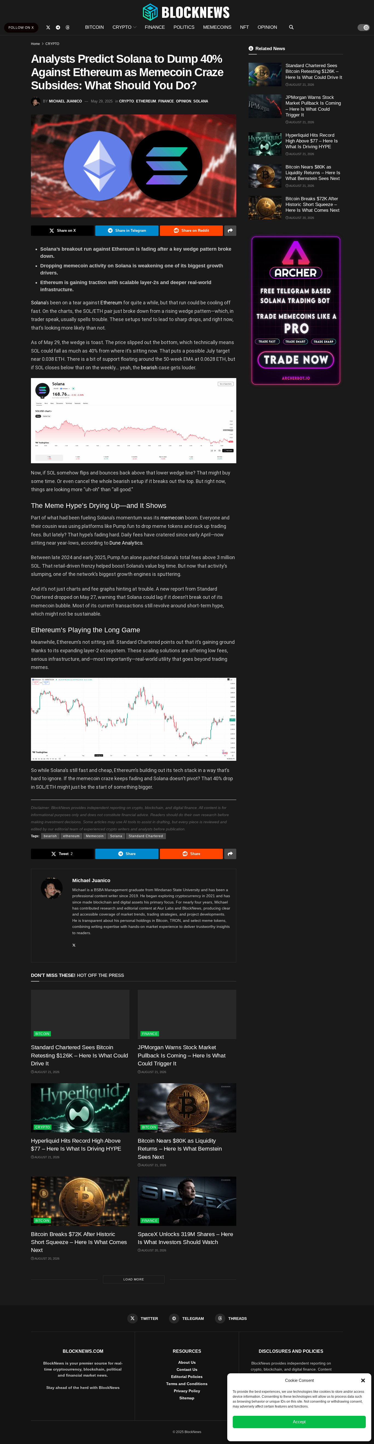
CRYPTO (122, 27)
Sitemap (186, 1398)
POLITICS (184, 27)
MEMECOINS (217, 27)
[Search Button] (291, 27)
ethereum (71, 836)
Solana (38, 302)
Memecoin (95, 836)
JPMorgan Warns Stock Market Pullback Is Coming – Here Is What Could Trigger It (181, 1055)
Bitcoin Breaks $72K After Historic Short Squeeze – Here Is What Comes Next (79, 1242)
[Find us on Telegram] (58, 27)
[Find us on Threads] (68, 27)
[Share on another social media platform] (230, 230)
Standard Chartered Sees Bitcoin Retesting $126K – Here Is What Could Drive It (79, 1055)
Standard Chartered (146, 836)
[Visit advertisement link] (296, 310)
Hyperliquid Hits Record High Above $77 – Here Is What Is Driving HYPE (312, 141)
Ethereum (111, 302)
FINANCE (155, 27)
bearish (150, 367)
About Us (187, 1362)
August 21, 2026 (46, 1072)
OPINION (267, 27)
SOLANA (200, 101)
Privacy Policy (187, 1391)
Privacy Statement (314, 1434)
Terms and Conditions (187, 1384)
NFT (244, 27)
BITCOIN (94, 27)
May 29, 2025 (102, 101)
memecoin (172, 518)
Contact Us (187, 1369)
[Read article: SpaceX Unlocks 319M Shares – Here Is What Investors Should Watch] (187, 1201)
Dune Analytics (126, 543)
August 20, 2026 (46, 1258)
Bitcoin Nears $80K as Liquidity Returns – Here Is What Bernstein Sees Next (180, 1148)
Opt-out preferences (283, 1434)
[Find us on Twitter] (48, 27)
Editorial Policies (187, 1376)
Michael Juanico (65, 101)
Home (35, 44)
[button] (363, 1380)
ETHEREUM (146, 101)
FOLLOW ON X (21, 28)
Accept (299, 1421)
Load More (133, 1279)
